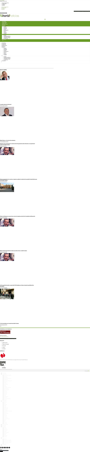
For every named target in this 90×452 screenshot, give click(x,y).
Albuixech (5, 377)
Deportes (5, 27)
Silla (4, 421)
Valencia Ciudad (5, 24)
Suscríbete (3, 4)
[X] (7, 447)
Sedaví (5, 420)
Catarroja (5, 409)
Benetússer (6, 408)
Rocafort (5, 397)
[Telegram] (6, 447)
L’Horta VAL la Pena (7, 37)
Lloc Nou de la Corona (8, 411)
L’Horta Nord (4, 22)
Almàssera (6, 379)
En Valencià (4, 39)
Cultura (5, 26)
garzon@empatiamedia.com (4, 336)
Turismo (5, 33)
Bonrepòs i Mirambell (8, 380)
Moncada (5, 392)
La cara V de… (6, 38)
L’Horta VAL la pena (7, 442)
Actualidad (4, 21)
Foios (5, 385)
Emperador (6, 384)
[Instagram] (2, 447)
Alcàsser (5, 404)
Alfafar (5, 406)
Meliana (5, 390)
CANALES (3, 426)
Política (5, 52)
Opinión (5, 35)
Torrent (5, 422)
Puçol (5, 395)
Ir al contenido (2, 0)
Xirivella (5, 423)
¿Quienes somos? (4, 3)
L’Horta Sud (4, 23)
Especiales (3, 46)
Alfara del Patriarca (7, 378)
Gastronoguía (6, 30)
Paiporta (5, 415)
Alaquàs (5, 402)
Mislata (5, 414)
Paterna (5, 394)
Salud (5, 31)
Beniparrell (6, 407)
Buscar (3, 40)
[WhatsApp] (9, 447)
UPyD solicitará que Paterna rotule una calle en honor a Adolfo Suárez (13, 250)
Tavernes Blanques (7, 398)
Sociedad (5, 32)
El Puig (5, 383)
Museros (5, 393)
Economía (5, 28)
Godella (5, 386)
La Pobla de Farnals (7, 387)
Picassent (5, 417)
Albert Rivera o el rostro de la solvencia (7, 140)
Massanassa (6, 413)
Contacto (3, 5)
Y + (2, 34)
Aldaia (5, 405)
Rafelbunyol (6, 396)
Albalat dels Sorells (7, 375)
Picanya (5, 416)
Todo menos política (7, 58)
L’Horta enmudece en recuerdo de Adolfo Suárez (9, 323)
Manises (5, 412)
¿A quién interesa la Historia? (5, 104)
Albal (5, 403)
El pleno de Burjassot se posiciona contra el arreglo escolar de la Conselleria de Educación (17, 216)
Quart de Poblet (7, 418)
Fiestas (5, 29)
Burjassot (5, 381)
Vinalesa (5, 399)
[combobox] (4, 450)
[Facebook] (1, 447)
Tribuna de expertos (7, 36)
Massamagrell (6, 389)
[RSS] (4, 447)
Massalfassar (6, 388)
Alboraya (5, 376)
